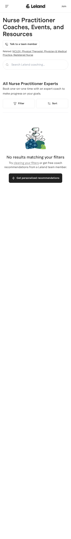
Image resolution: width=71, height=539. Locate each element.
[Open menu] (7, 6)
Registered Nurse (23, 55)
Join (64, 6)
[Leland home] (35, 6)
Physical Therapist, (33, 51)
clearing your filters (26, 163)
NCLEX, (17, 51)
